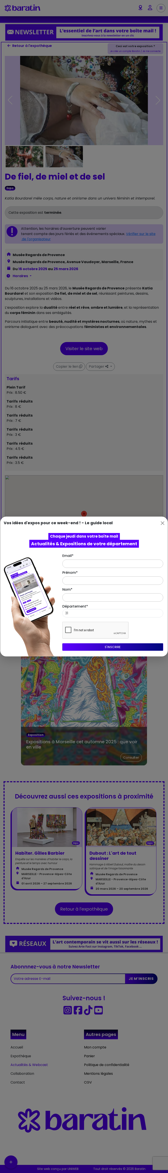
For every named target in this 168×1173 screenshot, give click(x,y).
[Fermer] (162, 523)
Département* (75, 606)
